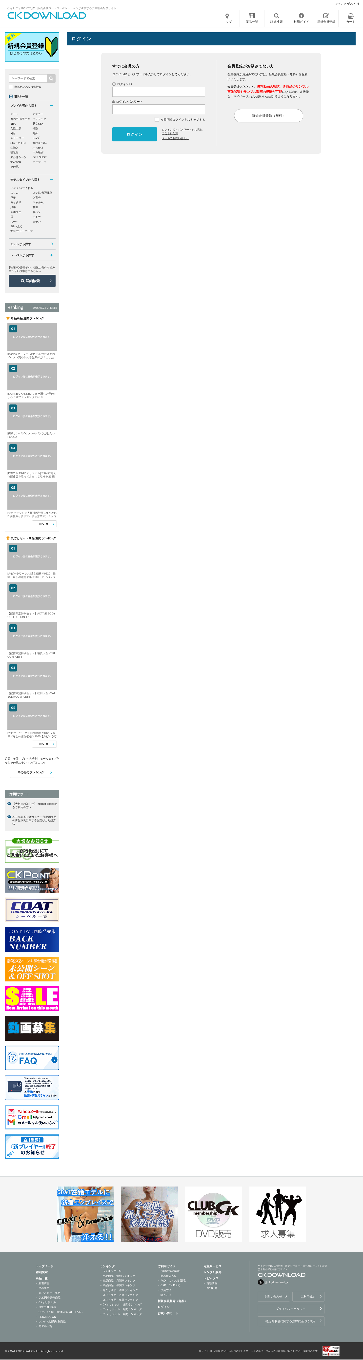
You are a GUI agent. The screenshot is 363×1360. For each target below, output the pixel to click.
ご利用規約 (308, 1296)
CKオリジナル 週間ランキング (122, 1304)
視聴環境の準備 (170, 1270)
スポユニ (15, 212)
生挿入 (14, 147)
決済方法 (166, 1290)
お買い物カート (168, 1313)
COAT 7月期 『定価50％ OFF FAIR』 (61, 1311)
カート (351, 21)
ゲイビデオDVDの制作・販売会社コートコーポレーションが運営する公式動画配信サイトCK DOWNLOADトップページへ (46, 15)
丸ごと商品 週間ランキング (120, 1290)
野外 (35, 133)
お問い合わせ (273, 1296)
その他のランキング (31, 772)
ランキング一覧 (112, 1270)
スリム (14, 192)
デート (14, 114)
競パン (37, 212)
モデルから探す (20, 244)
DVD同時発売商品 (49, 1297)
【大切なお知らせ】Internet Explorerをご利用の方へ (34, 805)
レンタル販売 (213, 1272)
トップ (227, 22)
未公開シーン (18, 157)
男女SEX (38, 123)
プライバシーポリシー (290, 1309)
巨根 (13, 197)
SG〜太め (16, 226)
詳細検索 (33, 281)
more (43, 523)
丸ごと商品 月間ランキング (120, 1294)
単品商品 (44, 1287)
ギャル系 (38, 202)
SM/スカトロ (18, 142)
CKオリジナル (47, 1302)
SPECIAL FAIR (47, 1307)
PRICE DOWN (47, 1316)
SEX (13, 123)
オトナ (37, 216)
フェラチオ (39, 118)
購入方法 (166, 1294)
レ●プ (36, 137)
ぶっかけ (38, 147)
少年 (13, 207)
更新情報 (211, 1283)
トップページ (45, 1266)
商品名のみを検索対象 (27, 86)
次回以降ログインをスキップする (183, 119)
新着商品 (44, 1283)
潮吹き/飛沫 (40, 142)
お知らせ (211, 1287)
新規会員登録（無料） (172, 1301)
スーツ (14, 221)
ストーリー (17, 137)
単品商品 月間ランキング (119, 1280)
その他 (14, 166)
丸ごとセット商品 (49, 1292)
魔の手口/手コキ (20, 118)
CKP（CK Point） (171, 1285)
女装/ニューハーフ (21, 231)
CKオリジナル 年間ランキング (122, 1314)
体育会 (37, 197)
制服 (35, 207)
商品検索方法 (169, 1275)
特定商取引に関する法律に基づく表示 (290, 1321)
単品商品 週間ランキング (119, 1275)
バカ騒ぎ (38, 152)
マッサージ (39, 161)
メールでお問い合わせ (175, 138)
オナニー (38, 114)
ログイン (164, 1307)
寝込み (14, 152)
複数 (35, 128)
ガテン (37, 221)
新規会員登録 (326, 21)
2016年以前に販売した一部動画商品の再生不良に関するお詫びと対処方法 (34, 820)
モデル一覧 (45, 1326)
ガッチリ (15, 202)
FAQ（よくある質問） (174, 1280)
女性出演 (15, 128)
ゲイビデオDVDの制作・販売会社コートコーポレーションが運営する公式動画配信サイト (61, 8)
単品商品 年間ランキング (119, 1285)
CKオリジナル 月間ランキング (122, 1309)
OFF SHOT (40, 157)
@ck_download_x (276, 1282)
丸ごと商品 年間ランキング (120, 1299)
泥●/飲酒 (15, 161)
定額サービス (213, 1266)
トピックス (211, 1278)
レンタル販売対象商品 (52, 1321)
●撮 (12, 133)
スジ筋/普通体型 (42, 192)
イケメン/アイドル (21, 188)
